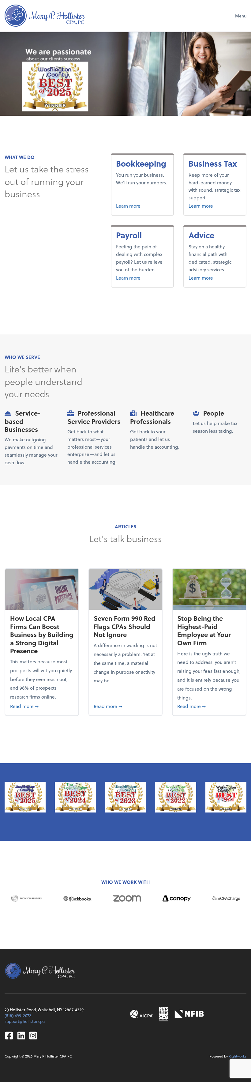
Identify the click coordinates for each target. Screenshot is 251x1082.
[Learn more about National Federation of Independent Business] (189, 1014)
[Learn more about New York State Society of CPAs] (164, 1014)
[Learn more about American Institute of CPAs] (141, 1014)
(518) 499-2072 (18, 1015)
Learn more (142, 205)
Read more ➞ (42, 706)
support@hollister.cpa (25, 1021)
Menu (240, 16)
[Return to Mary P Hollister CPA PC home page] (45, 16)
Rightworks (237, 1056)
